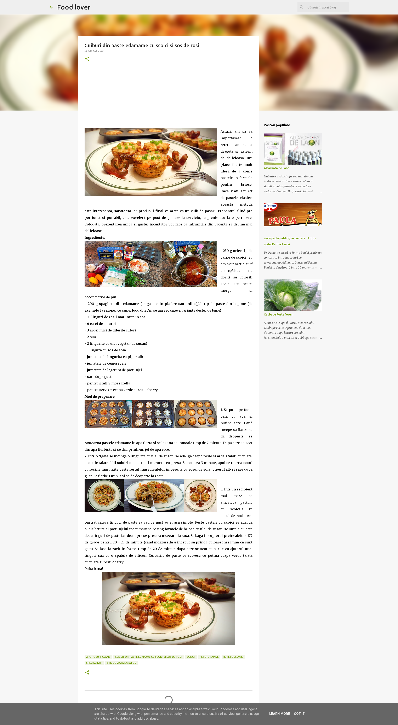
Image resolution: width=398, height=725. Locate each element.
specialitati (94, 662)
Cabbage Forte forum (278, 314)
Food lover (74, 7)
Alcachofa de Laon (276, 168)
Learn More (279, 714)
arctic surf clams (98, 656)
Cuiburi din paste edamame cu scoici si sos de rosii (148, 656)
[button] (87, 59)
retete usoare (233, 656)
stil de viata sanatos (121, 662)
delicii (191, 656)
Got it (299, 714)
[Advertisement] (168, 99)
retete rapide (209, 656)
